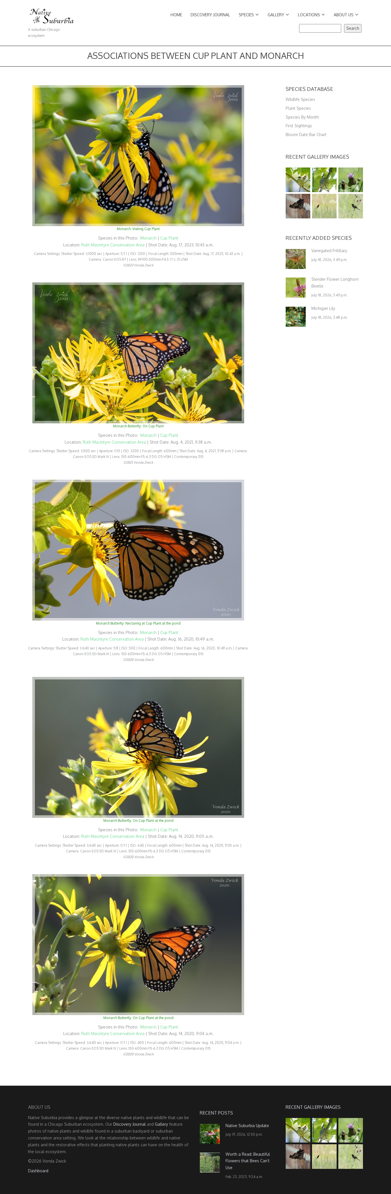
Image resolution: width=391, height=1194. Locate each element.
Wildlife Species (300, 99)
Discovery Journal (210, 14)
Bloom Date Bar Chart (306, 134)
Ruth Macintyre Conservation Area (113, 244)
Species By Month (302, 117)
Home (176, 14)
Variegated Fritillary (329, 250)
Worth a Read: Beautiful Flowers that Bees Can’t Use (248, 1161)
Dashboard (38, 1170)
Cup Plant (169, 238)
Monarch (149, 238)
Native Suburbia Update (247, 1125)
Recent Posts (216, 1113)
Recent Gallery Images (317, 157)
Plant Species (298, 108)
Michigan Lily (323, 308)
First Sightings (299, 125)
